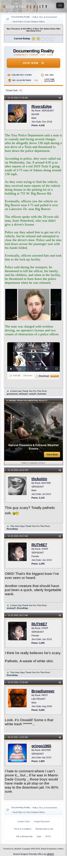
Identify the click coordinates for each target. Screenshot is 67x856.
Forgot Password (42, 821)
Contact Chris (23, 821)
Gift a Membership (24, 836)
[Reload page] (7, 19)
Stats (39, 836)
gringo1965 (41, 746)
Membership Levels (44, 829)
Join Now (31, 63)
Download (48, 376)
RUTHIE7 (39, 545)
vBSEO (50, 854)
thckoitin (39, 479)
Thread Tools (12, 90)
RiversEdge (41, 106)
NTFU (48, 836)
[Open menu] (60, 5)
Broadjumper (43, 691)
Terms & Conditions (22, 829)
